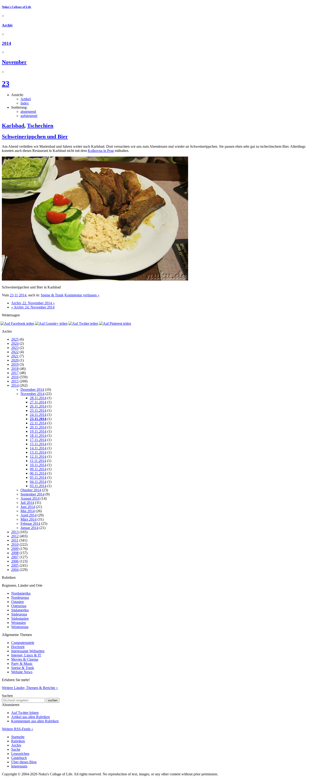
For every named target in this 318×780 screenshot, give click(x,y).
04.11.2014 (38, 482)
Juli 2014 (27, 503)
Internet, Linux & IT (26, 655)
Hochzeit (17, 647)
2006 (15, 561)
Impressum (19, 766)
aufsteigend (28, 116)
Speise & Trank (52, 295)
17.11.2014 (38, 440)
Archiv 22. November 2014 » (33, 303)
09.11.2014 (38, 469)
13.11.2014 (38, 452)
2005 (15, 565)
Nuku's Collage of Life (16, 7)
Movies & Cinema (24, 659)
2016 (15, 377)
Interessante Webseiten (27, 651)
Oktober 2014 (30, 490)
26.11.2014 (38, 406)
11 (16, 295)
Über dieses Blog (24, 762)
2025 (15, 339)
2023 (15, 348)
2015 (15, 381)
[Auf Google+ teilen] (51, 323)
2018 (15, 369)
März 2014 (28, 519)
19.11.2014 (38, 431)
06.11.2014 (38, 473)
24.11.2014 (38, 415)
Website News (21, 672)
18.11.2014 (38, 436)
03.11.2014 (38, 486)
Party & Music (22, 664)
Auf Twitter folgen (25, 713)
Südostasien (20, 618)
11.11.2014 (38, 461)
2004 (15, 570)
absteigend (28, 112)
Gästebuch (19, 758)
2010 (15, 544)
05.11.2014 (38, 477)
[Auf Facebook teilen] (17, 323)
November (14, 62)
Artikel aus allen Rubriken (30, 717)
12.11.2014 (38, 457)
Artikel (25, 99)
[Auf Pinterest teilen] (115, 323)
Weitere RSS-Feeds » (17, 729)
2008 (15, 553)
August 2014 (30, 498)
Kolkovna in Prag (101, 151)
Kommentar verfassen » (81, 295)
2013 (15, 532)
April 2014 (28, 515)
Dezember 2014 (32, 390)
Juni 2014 (27, 507)
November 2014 (32, 394)
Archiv (7, 25)
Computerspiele (22, 643)
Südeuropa (19, 614)
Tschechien (40, 126)
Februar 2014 (30, 524)
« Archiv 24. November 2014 (32, 307)
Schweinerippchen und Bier (35, 137)
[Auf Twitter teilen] (83, 323)
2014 (6, 43)
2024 (15, 343)
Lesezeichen (20, 754)
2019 (15, 364)
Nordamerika (20, 593)
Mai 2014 (27, 511)
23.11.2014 (38, 419)
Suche (15, 749)
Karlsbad (13, 126)
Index (24, 103)
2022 (15, 352)
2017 (15, 373)
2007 (15, 557)
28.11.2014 (38, 398)
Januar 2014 (29, 528)
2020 (15, 360)
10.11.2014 (38, 465)
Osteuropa (18, 606)
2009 (15, 549)
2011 (14, 540)
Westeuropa (19, 627)
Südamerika (20, 610)
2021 (15, 356)
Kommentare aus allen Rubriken (35, 721)
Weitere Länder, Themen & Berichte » (30, 688)
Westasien (18, 623)
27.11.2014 (38, 402)
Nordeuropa (20, 597)
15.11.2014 (38, 444)
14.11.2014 (38, 448)
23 (5, 83)
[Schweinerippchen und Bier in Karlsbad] (95, 279)
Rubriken (18, 741)
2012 (15, 536)
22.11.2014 (38, 423)
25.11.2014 (38, 410)
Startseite (17, 737)
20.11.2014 (38, 427)
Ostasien (17, 602)
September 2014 (32, 494)
